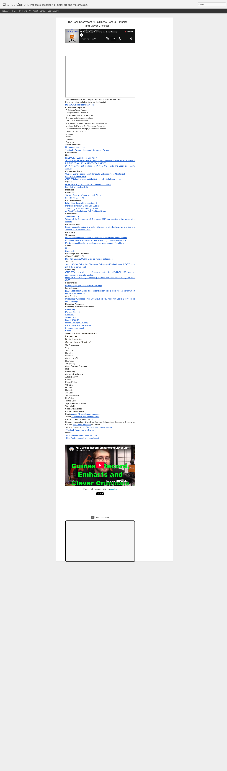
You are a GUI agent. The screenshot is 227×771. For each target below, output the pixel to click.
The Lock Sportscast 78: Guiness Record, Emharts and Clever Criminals (97, 23)
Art (30, 10)
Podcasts (23, 10)
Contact (43, 10)
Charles (113, 489)
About (35, 10)
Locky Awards (54, 10)
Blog (15, 10)
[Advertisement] (149, 62)
